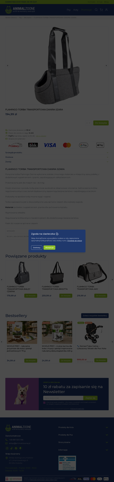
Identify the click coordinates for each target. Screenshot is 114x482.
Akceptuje (49, 248)
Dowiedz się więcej (74, 241)
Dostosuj (36, 248)
